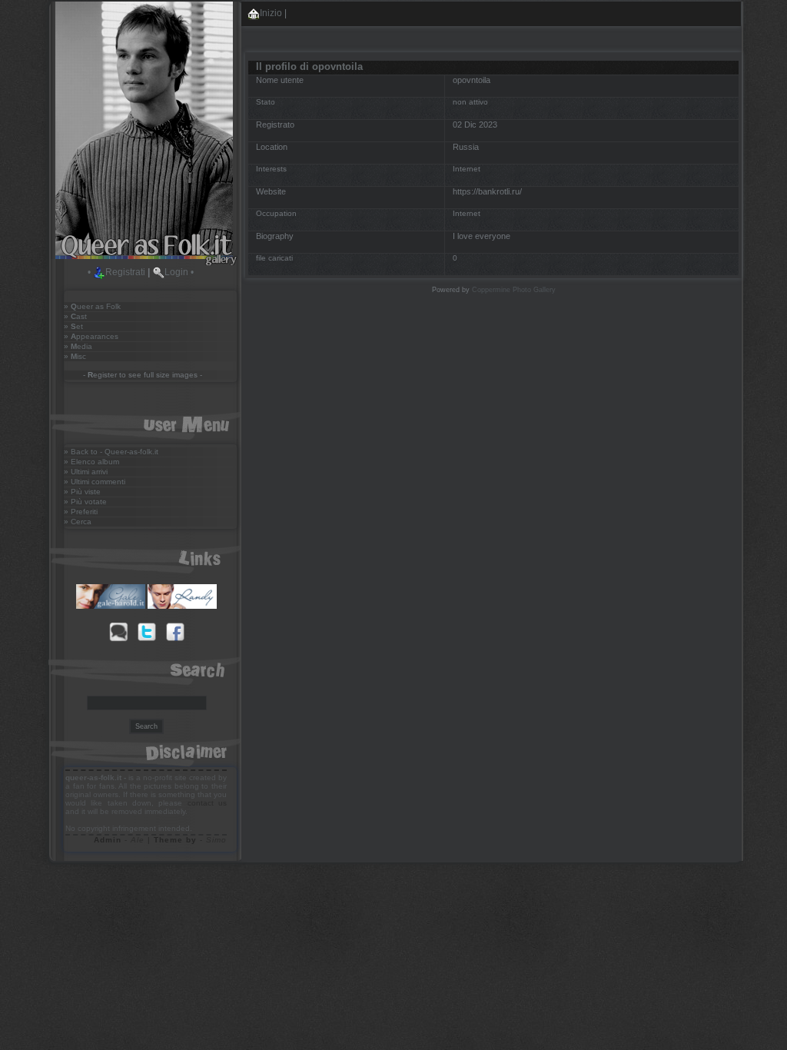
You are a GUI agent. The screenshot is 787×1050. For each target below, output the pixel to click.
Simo (216, 840)
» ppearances (91, 336)
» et (73, 326)
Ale (137, 840)
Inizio (271, 13)
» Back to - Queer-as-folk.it (111, 451)
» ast (75, 316)
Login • (179, 272)
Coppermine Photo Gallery (514, 290)
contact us (207, 803)
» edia (78, 346)
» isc (75, 356)
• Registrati (116, 272)
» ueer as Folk (92, 306)
